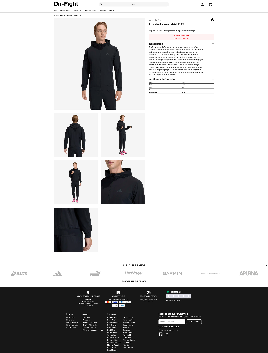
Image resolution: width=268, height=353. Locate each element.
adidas (155, 19)
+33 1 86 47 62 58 (88, 306)
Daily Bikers (111, 320)
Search (134, 4)
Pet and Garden (128, 320)
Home (56, 15)
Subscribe (194, 321)
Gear (55, 10)
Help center (70, 320)
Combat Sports (65, 10)
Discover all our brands (134, 281)
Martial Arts (77, 10)
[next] (266, 265)
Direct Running (113, 322)
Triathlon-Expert (129, 340)
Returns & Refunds (89, 325)
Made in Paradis (113, 345)
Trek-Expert (127, 337)
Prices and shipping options (92, 330)
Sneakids (126, 330)
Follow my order (72, 322)
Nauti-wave (111, 347)
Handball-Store (113, 337)
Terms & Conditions (89, 322)
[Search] (101, 4)
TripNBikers (127, 342)
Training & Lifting (90, 10)
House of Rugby (113, 340)
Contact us (88, 299)
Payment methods (89, 327)
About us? (86, 317)
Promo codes (71, 327)
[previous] (263, 265)
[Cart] (211, 4)
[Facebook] (160, 334)
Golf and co (111, 335)
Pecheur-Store (128, 317)
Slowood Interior (129, 322)
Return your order (148, 301)
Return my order (72, 325)
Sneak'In (126, 327)
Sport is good (128, 332)
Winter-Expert (128, 347)
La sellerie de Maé (114, 342)
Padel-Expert (112, 350)
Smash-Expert (128, 325)
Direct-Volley (112, 325)
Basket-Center (112, 317)
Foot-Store (111, 330)
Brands (111, 10)
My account (70, 317)
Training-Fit (127, 335)
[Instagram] (166, 334)
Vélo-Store (127, 345)
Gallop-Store (112, 332)
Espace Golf (111, 327)
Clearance (102, 10)
